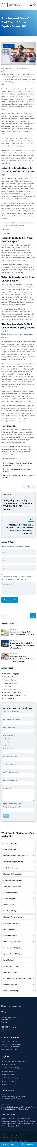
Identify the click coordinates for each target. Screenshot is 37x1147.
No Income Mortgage (11, 966)
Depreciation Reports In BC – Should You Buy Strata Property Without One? (22, 645)
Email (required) (9, 727)
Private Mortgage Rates (11, 942)
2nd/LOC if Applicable (11, 772)
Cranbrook (29, 1123)
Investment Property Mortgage (14, 862)
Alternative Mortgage (11, 674)
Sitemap (8, 1137)
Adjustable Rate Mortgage (12, 880)
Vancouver (11, 1119)
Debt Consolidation (11, 677)
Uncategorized (9, 698)
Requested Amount (10, 780)
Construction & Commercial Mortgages (17, 978)
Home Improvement (11, 683)
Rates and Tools (9, 1084)
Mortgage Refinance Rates (12, 874)
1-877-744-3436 (14, 1042)
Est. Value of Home (10, 756)
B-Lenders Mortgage (10, 892)
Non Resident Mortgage (11, 948)
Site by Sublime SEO (16, 1137)
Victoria (32, 1121)
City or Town (8, 748)
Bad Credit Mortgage (10, 911)
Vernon (20, 1121)
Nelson (3, 1126)
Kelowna (13, 1121)
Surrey (4, 1119)
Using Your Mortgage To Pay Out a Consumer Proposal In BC (15, 1098)
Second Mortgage (9, 929)
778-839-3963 (15, 1044)
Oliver (26, 1121)
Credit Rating (8, 735)
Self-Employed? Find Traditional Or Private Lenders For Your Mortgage (22, 658)
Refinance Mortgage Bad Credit (15, 695)
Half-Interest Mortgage (11, 923)
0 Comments (23, 68)
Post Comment (9, 600)
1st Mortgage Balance (11, 764)
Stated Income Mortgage (12, 886)
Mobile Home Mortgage (11, 991)
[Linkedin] (34, 487)
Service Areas (8, 1114)
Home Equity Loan (8, 68)
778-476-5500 (15, 1047)
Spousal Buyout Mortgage (12, 954)
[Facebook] (24, 487)
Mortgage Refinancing (11, 985)
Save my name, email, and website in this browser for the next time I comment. (16, 578)
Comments (7, 788)
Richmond (20, 1119)
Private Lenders (9, 905)
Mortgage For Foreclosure (12, 917)
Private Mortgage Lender (13, 692)
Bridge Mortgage (9, 899)
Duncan (5, 1123)
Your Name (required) (11, 711)
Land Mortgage (8, 960)
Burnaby (28, 1119)
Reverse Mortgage (10, 972)
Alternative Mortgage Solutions (15, 1061)
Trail (17, 1126)
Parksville (20, 1123)
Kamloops (5, 1121)
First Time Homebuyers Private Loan (16, 856)
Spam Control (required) (12, 804)
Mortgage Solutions (11, 689)
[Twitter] (29, 487)
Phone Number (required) (12, 719)
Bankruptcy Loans (10, 849)
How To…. (7, 686)
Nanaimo (12, 1123)
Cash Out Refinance (10, 868)
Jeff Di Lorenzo (7, 71)
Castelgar (11, 1126)
